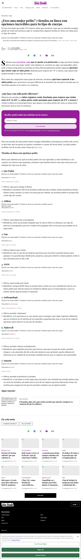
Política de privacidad (34, 130)
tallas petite (26, 423)
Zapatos (45, 8)
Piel (21, 8)
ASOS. (11, 271)
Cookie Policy (16, 540)
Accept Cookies (40, 555)
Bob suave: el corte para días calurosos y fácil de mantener (9, 482)
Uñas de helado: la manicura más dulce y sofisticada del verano (70, 483)
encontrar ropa (23, 62)
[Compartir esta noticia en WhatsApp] (28, 55)
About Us (4, 530)
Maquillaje (29, 8)
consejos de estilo (10, 423)
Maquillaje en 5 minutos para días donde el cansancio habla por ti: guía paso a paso (49, 485)
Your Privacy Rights (40, 544)
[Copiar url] (52, 55)
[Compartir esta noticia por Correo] (46, 55)
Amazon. (12, 367)
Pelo (16, 8)
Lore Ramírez (15, 48)
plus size (38, 147)
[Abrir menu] (3, 3)
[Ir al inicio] (7, 505)
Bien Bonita (4, 16)
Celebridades (7, 8)
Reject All (40, 549)
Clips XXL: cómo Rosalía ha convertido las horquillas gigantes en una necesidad (29, 485)
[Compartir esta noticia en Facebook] (34, 55)
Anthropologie (14, 304)
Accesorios (54, 8)
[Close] (78, 536)
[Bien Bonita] (40, 3)
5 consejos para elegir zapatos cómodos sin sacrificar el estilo (50, 455)
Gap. (11, 241)
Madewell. (13, 334)
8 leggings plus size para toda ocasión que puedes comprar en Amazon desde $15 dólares (46, 402)
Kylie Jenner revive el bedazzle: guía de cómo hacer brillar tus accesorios (30, 456)
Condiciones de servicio (54, 130)
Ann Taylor (13, 177)
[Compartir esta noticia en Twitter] (40, 55)
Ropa (38, 8)
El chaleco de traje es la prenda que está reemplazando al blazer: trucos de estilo (70, 458)
